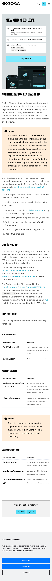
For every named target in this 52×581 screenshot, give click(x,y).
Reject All (26, 566)
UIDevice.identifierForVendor (15, 271)
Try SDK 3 (26, 59)
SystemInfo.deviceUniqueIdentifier (18, 276)
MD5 (46, 300)
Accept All (26, 560)
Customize (26, 572)
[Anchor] (41, 94)
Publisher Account (34, 210)
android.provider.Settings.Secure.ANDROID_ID (23, 287)
